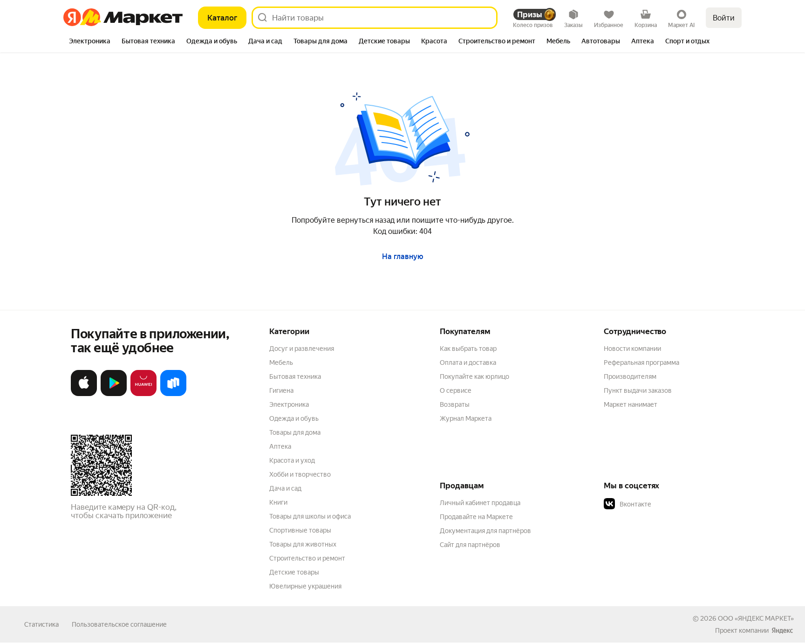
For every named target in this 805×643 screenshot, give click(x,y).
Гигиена (281, 390)
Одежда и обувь (294, 418)
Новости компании (632, 348)
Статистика (41, 624)
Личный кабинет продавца (480, 502)
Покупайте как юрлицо (474, 376)
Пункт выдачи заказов (638, 390)
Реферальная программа (641, 362)
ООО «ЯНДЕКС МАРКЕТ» (756, 618)
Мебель (281, 362)
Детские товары (294, 572)
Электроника (289, 404)
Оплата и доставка (468, 362)
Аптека (280, 446)
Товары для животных (302, 544)
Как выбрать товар (468, 348)
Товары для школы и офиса (310, 516)
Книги (278, 502)
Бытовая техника (295, 376)
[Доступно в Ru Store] (173, 393)
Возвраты (455, 404)
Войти (724, 18)
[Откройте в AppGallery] (143, 393)
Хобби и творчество (300, 474)
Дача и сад (285, 488)
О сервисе (455, 390)
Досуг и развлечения (301, 348)
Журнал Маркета (465, 418)
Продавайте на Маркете (476, 516)
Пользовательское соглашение (119, 624)
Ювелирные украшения (305, 586)
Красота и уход (292, 460)
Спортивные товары (300, 530)
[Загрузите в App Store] (84, 393)
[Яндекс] (782, 630)
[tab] (89, 42)
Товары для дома (295, 432)
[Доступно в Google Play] (114, 393)
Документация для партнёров (485, 530)
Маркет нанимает (630, 404)
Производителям (630, 376)
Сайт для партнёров (470, 544)
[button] (669, 504)
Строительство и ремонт (307, 558)
